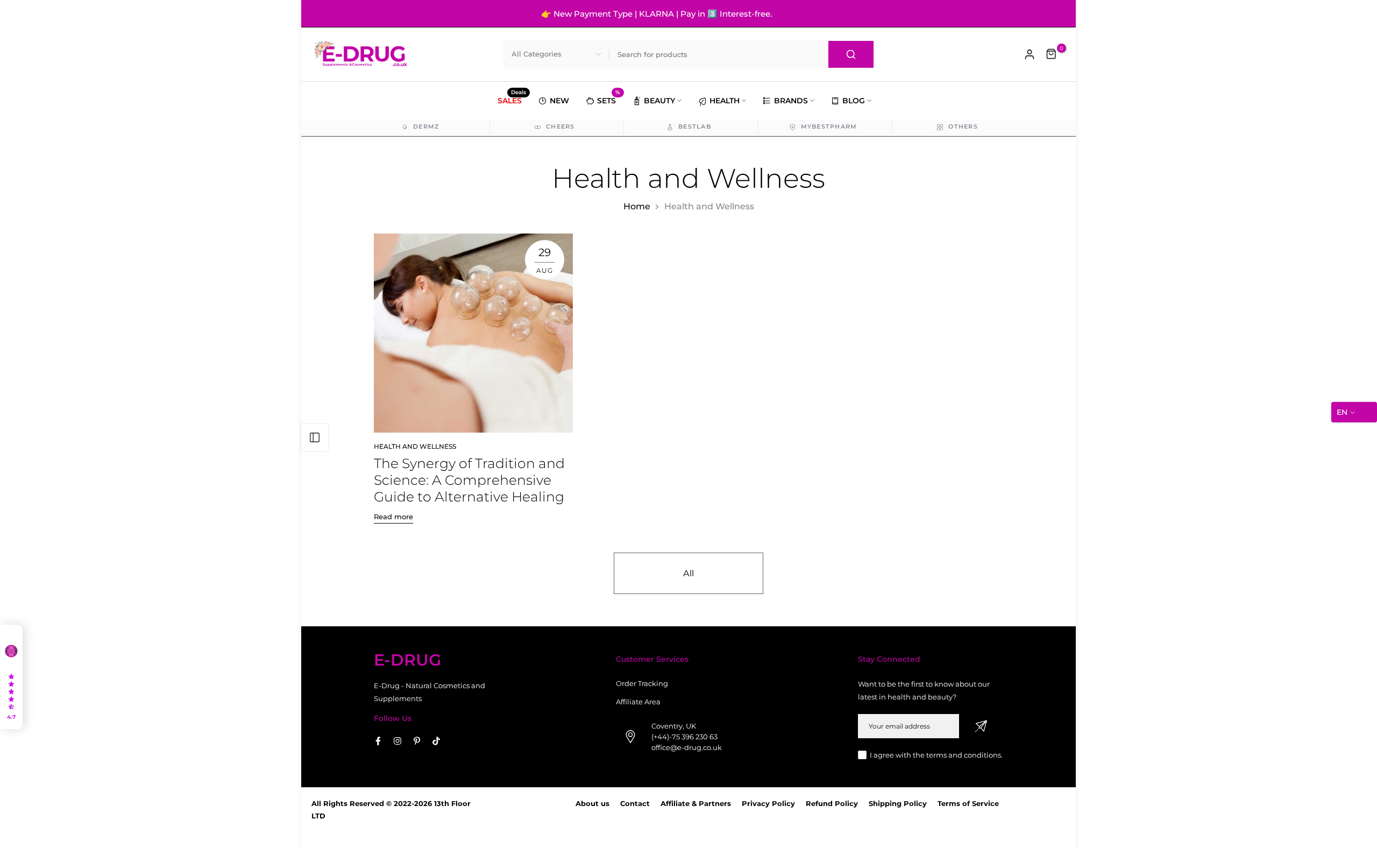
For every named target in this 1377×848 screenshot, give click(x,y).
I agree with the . (936, 755)
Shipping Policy (898, 803)
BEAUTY (659, 100)
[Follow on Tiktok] (436, 741)
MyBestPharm (829, 126)
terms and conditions (963, 755)
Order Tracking (642, 683)
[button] (11, 677)
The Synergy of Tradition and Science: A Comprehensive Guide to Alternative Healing (469, 480)
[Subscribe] (981, 726)
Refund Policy (832, 803)
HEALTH (724, 100)
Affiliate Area (638, 701)
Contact (635, 803)
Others (963, 126)
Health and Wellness (415, 446)
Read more (393, 516)
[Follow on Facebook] (378, 741)
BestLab (694, 126)
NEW (559, 100)
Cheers (560, 126)
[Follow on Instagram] (397, 741)
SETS (608, 99)
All (688, 573)
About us (592, 803)
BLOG (853, 100)
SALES (512, 99)
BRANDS (791, 100)
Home (636, 206)
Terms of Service (968, 803)
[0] (1051, 54)
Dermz (426, 126)
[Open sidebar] (314, 437)
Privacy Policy (768, 803)
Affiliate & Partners (696, 803)
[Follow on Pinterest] (417, 741)
